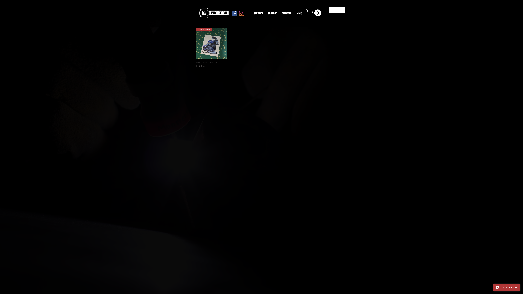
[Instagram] (241, 13)
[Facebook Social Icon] (234, 13)
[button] (314, 12)
